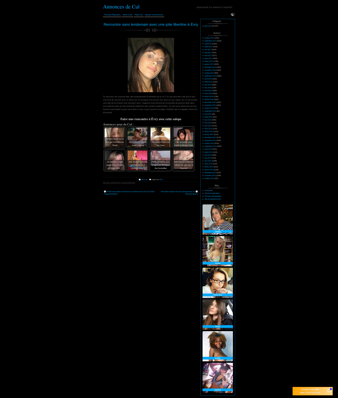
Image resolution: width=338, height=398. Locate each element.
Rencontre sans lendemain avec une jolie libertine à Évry (151, 24)
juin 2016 (208, 85)
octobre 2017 (209, 38)
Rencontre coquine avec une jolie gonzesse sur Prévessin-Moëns (179, 193)
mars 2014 (208, 164)
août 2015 (208, 114)
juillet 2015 (208, 117)
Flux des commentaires (213, 196)
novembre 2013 (210, 175)
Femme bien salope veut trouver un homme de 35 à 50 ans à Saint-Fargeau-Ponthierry (129, 193)
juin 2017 (208, 50)
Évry (161, 179)
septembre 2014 (210, 146)
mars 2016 (208, 93)
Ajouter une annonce (154, 15)
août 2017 (208, 44)
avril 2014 (208, 161)
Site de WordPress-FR (213, 199)
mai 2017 (208, 53)
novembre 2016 (210, 70)
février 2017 (209, 61)
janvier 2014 (209, 170)
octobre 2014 (209, 143)
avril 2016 (208, 91)
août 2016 (208, 79)
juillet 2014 (208, 152)
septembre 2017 (210, 41)
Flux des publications (212, 193)
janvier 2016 (209, 99)
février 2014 (209, 167)
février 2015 (209, 132)
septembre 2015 (210, 111)
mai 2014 (208, 158)
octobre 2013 (209, 178)
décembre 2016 (210, 67)
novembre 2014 (210, 140)
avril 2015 (208, 126)
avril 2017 (208, 55)
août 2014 (208, 149)
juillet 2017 (208, 47)
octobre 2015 (209, 108)
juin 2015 (208, 120)
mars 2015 (208, 129)
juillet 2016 (208, 82)
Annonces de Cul (121, 6)
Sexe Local (127, 15)
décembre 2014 (210, 137)
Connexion (209, 190)
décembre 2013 (210, 173)
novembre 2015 (210, 105)
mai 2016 (208, 88)
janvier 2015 (209, 134)
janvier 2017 (209, 64)
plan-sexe (144, 179)
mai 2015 (208, 123)
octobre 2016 (209, 73)
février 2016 (209, 96)
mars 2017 (208, 58)
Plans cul (139, 15)
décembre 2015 (210, 102)
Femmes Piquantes (112, 15)
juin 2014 (208, 155)
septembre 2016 (210, 76)
